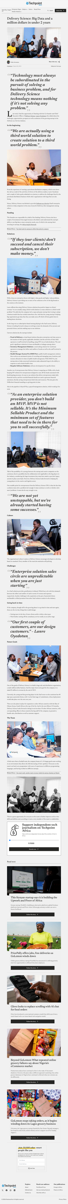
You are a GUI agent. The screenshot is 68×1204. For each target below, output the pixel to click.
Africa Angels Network (29, 224)
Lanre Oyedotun (41, 116)
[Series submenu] (32, 9)
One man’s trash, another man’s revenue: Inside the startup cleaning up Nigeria (37, 773)
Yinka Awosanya (14, 62)
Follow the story (31, 914)
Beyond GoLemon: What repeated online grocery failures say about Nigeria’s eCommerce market (33, 1063)
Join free (32, 1168)
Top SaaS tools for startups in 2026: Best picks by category (32, 229)
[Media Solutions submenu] (21, 11)
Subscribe (59, 10)
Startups (59, 66)
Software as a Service (42, 203)
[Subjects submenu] (27, 9)
